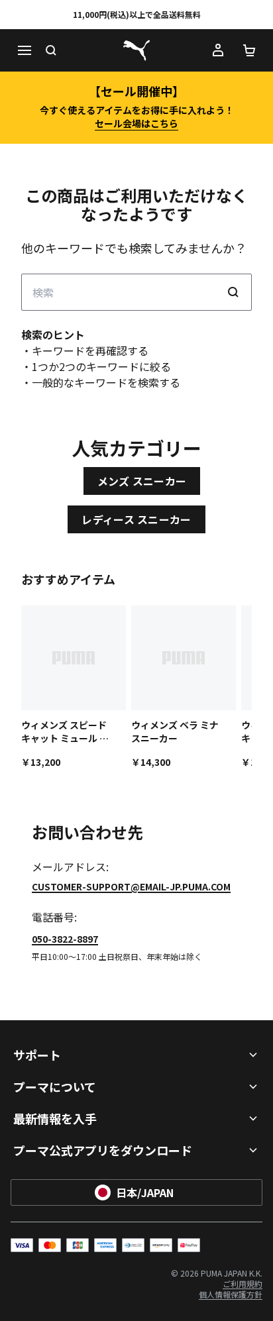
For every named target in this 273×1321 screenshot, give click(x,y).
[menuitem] (242, 1283)
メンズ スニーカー (142, 481)
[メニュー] (24, 50)
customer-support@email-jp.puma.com (131, 886)
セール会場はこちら (136, 123)
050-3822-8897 (65, 938)
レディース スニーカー (136, 519)
